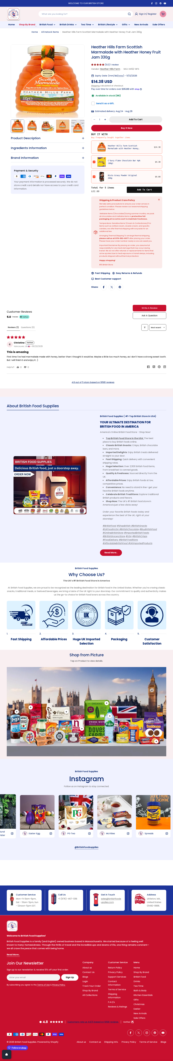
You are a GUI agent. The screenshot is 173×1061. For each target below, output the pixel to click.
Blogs (163, 1042)
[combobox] (86, 14)
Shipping (95, 85)
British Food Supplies (25, 1042)
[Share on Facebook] (103, 287)
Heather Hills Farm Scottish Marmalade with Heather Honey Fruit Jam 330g (123, 148)
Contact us (95, 1042)
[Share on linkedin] (164, 367)
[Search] (129, 14)
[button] (98, 64)
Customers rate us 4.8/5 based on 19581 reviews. (93, 1021)
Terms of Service (148, 1042)
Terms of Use (43, 984)
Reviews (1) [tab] (13, 327)
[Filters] (144, 327)
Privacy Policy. (58, 984)
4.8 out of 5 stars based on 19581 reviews (93, 382)
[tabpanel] (86, 485)
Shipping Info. (111, 1042)
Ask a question (149, 315)
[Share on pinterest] (159, 367)
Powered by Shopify (47, 1042)
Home (34, 32)
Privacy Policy (129, 1042)
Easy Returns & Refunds (129, 273)
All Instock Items (50, 32)
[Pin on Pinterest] (120, 287)
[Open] (6, 1054)
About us (81, 1042)
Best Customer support (108, 278)
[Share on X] (112, 287)
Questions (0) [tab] (28, 327)
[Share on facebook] (148, 367)
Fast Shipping (102, 273)
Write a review (149, 308)
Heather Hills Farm (110, 69)
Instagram (86, 778)
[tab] (33, 407)
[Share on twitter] (153, 367)
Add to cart (144, 189)
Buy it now (126, 128)
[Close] (159, 199)
